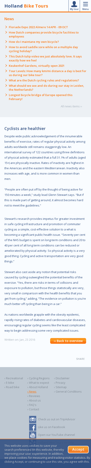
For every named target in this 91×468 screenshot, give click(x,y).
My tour (74, 9)
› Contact (33, 409)
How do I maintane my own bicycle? (34, 42)
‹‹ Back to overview (68, 341)
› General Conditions (68, 391)
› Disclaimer (62, 378)
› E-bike (9, 383)
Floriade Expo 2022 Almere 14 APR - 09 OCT (38, 27)
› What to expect (38, 383)
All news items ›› (71, 106)
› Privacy (59, 383)
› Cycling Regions (38, 378)
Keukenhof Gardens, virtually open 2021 (36, 66)
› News (31, 391)
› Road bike (11, 387)
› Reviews (33, 396)
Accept (78, 449)
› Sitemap (60, 387)
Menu (85, 9)
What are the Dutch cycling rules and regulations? (44, 80)
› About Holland (37, 387)
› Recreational (13, 378)
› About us (34, 400)
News (9, 18)
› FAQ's (31, 405)
